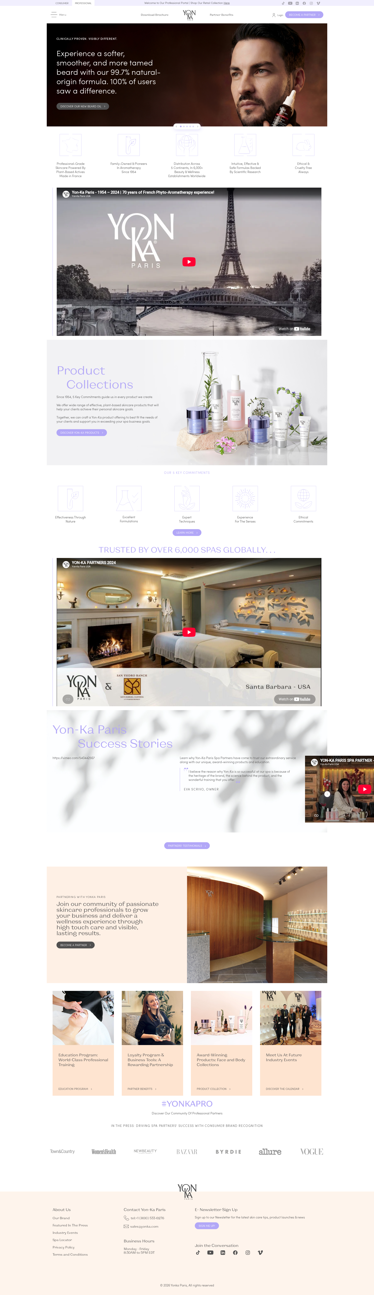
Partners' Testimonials (185, 845)
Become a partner (73, 945)
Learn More (185, 532)
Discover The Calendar (282, 1089)
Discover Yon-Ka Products (79, 432)
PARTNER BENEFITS (140, 1089)
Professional (83, 3)
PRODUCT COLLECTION (212, 1089)
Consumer (62, 3)
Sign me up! (207, 1226)
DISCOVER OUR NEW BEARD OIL (80, 106)
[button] (176, 126)
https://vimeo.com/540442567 (74, 758)
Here (227, 3)
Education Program (73, 1089)
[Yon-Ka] (189, 14)
